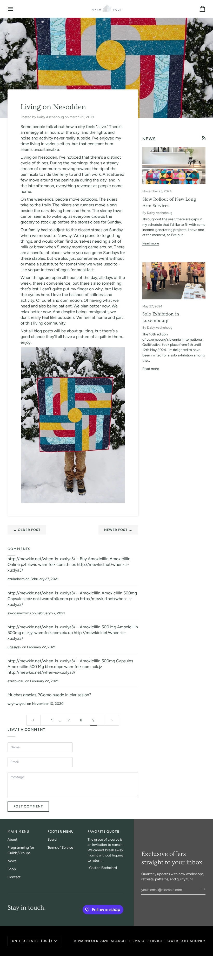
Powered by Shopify (185, 941)
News (12, 861)
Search (53, 839)
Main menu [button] (18, 831)
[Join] (201, 889)
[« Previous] (33, 720)
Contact (14, 877)
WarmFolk (88, 941)
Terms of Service (60, 847)
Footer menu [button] (61, 831)
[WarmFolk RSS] (204, 138)
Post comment (28, 806)
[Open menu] (15, 8)
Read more (150, 243)
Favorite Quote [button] (103, 831)
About (12, 839)
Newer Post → (118, 530)
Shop (12, 869)
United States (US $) (32, 941)
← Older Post (27, 530)
